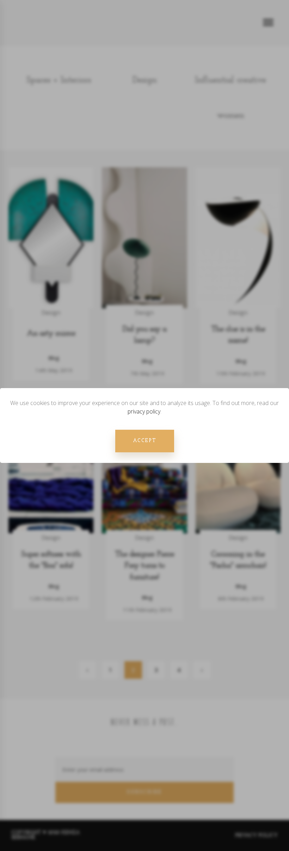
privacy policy (144, 411)
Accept (144, 440)
